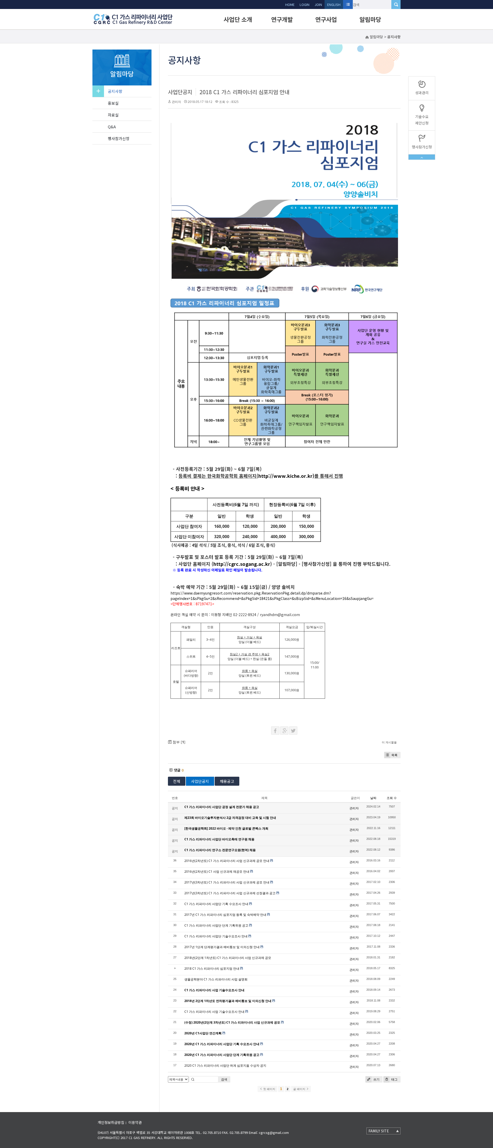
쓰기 (376, 1079)
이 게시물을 (389, 742)
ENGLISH (333, 4)
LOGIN (304, 4)
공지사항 (115, 91)
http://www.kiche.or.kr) (286, 475)
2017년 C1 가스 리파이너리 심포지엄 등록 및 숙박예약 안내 (225, 914)
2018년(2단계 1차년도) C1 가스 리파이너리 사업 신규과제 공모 (227, 958)
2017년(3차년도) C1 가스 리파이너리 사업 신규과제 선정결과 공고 (230, 893)
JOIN (318, 4)
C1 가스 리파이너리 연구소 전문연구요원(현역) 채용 (220, 850)
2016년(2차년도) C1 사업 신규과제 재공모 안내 (216, 871)
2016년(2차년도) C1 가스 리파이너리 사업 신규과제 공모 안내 (226, 861)
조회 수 (392, 798)
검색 (224, 1079)
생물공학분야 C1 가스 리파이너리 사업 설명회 (216, 979)
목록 (394, 755)
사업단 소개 (238, 19)
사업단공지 (180, 92)
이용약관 (135, 1122)
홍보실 (113, 103)
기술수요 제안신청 (422, 119)
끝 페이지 (299, 1089)
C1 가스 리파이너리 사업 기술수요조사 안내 (214, 1011)
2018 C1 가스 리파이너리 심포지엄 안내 (244, 92)
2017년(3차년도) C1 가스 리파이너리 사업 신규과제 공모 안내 (226, 882)
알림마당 (370, 19)
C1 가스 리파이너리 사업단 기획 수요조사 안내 (216, 904)
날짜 (373, 798)
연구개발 (282, 19)
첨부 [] (178, 742)
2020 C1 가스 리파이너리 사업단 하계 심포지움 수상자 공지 (225, 1065)
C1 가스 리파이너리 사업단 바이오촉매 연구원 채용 (219, 839)
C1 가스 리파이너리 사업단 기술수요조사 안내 (216, 936)
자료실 (113, 115)
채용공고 (227, 781)
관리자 (176, 102)
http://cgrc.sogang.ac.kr (241, 563)
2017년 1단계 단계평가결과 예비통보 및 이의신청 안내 (222, 947)
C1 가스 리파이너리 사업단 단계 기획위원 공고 (216, 925)
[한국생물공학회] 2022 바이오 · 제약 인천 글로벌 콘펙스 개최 (226, 828)
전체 (176, 781)
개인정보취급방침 (111, 1122)
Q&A (112, 126)
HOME (290, 4)
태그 (394, 1079)
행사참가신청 (118, 138)
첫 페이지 (268, 1089)
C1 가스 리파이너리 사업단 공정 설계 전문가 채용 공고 (221, 807)
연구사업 (326, 19)
